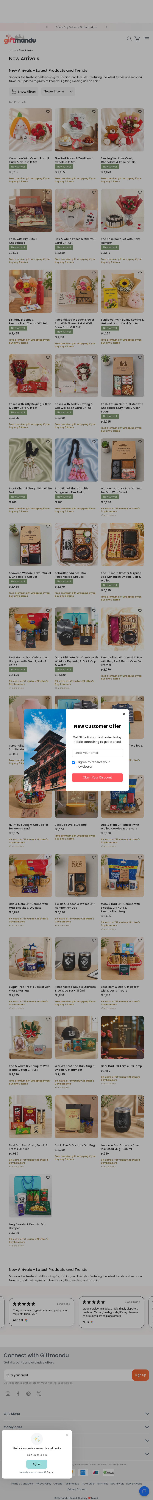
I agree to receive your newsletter (93, 764)
